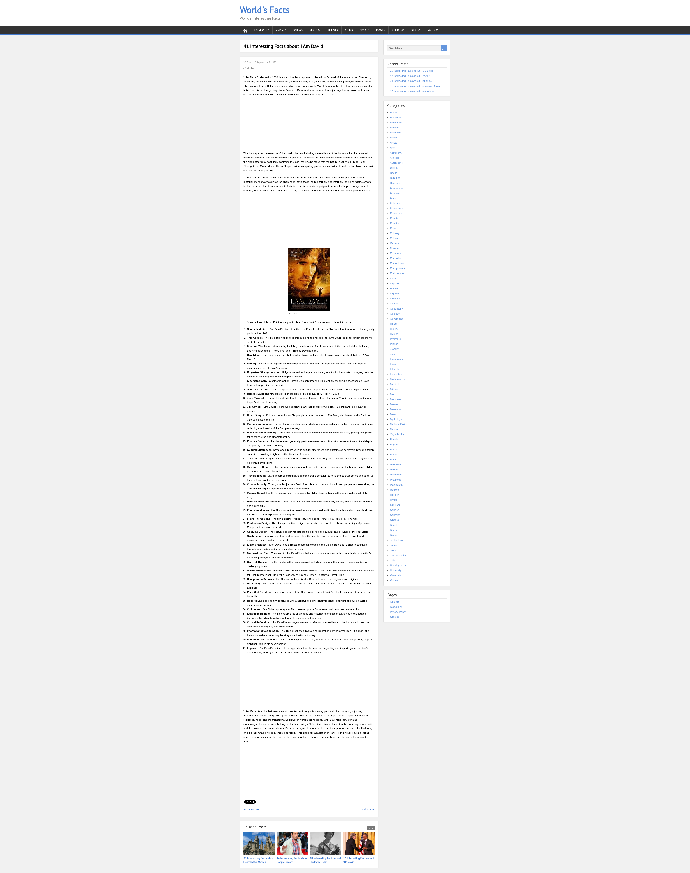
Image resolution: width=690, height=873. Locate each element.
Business (395, 182)
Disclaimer (396, 606)
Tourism (394, 545)
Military (394, 389)
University (261, 30)
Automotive (396, 162)
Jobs (392, 353)
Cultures (395, 238)
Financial (395, 298)
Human (394, 333)
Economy (395, 253)
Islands (394, 343)
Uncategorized (398, 565)
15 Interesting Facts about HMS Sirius (411, 70)
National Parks (398, 424)
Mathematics (397, 379)
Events (394, 278)
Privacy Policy (398, 611)
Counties (395, 218)
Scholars (395, 504)
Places (394, 449)
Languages (396, 358)
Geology (395, 313)
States (416, 30)
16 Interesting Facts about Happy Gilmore (292, 860)
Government (397, 318)
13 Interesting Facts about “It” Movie (358, 860)
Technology (396, 540)
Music (393, 414)
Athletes (394, 157)
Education (395, 258)
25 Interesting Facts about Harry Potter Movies (259, 860)
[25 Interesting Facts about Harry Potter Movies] (260, 844)
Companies (396, 208)
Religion (394, 494)
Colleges (395, 203)
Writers (433, 30)
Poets (393, 459)
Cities (349, 30)
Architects (395, 132)
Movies (250, 68)
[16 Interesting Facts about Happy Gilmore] (293, 844)
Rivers (393, 499)
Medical (394, 384)
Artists (333, 30)
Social (393, 524)
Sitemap (394, 616)
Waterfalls (395, 575)
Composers (396, 213)
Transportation (398, 555)
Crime (393, 228)
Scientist (395, 514)
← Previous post (252, 809)
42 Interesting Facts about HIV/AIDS (410, 75)
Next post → (368, 809)
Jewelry (394, 348)
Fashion (394, 288)
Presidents (396, 474)
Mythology (396, 419)
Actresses (395, 117)
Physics (394, 444)
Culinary (394, 233)
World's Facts (265, 10)
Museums (395, 409)
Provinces (395, 479)
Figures (394, 293)
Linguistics (396, 374)
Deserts (394, 243)
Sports (364, 30)
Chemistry (396, 192)
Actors (393, 112)
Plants (393, 454)
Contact (394, 601)
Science (298, 30)
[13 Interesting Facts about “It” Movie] (359, 844)
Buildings (398, 30)
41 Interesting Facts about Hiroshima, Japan (415, 85)
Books (393, 172)
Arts (392, 147)
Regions (394, 489)
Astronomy (396, 152)
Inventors (395, 338)
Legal (393, 363)
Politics (394, 469)
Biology (394, 167)
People (380, 30)
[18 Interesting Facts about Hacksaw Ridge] (326, 844)
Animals (281, 30)
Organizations (398, 434)
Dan (249, 62)
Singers (394, 519)
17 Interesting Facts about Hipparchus (412, 90)
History (315, 30)
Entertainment (398, 263)
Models (394, 394)
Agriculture (396, 122)
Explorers (395, 283)
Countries (395, 223)
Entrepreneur (397, 268)
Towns (393, 550)
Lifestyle (394, 369)
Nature (394, 429)
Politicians (395, 464)
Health (393, 323)
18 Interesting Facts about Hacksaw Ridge (325, 860)
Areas (393, 137)
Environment (397, 273)
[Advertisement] (309, 124)
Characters (396, 187)
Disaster (394, 248)
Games (394, 303)
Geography (396, 308)
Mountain (395, 399)
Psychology (396, 484)
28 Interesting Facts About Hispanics (411, 80)
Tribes (393, 560)
